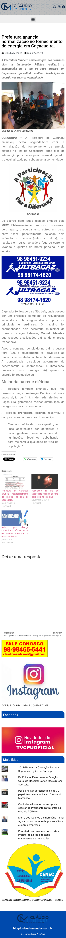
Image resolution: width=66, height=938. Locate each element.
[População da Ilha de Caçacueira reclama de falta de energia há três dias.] (44, 481)
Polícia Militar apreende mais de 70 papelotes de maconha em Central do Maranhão (40, 794)
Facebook (10, 715)
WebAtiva (41, 934)
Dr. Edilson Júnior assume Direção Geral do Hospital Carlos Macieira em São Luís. (40, 781)
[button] (33, 19)
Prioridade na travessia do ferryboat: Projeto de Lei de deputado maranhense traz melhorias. (39, 835)
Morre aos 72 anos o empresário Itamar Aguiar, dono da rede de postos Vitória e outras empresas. (41, 821)
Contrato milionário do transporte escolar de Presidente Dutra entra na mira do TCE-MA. (39, 808)
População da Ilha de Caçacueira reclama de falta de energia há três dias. (44, 494)
